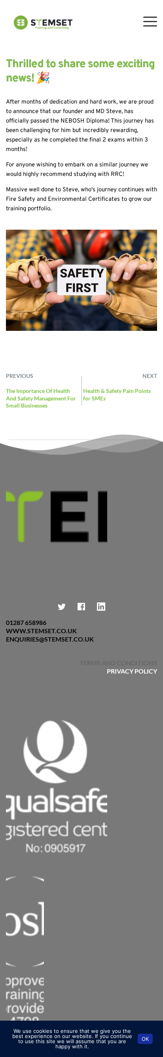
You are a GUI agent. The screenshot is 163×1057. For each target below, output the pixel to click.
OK (145, 1039)
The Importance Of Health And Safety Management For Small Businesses (41, 397)
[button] (150, 21)
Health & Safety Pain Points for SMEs (117, 394)
